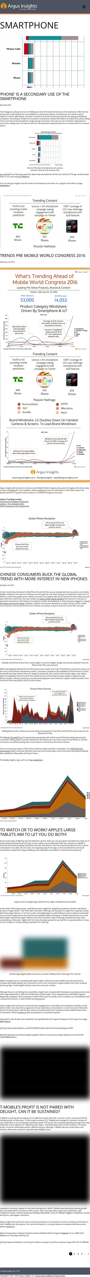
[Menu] (84, 6)
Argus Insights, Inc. (9, 1271)
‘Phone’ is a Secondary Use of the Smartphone (34, 96)
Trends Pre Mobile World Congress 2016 (42, 255)
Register (65, 1233)
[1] (80, 850)
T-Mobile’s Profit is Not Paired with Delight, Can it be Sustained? (37, 1109)
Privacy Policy (59, 1276)
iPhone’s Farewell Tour (13, 737)
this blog (12, 490)
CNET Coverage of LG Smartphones (14, 506)
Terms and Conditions (44, 1276)
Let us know (5, 174)
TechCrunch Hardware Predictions (14, 501)
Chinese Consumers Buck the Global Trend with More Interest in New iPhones (43, 576)
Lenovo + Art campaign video (12, 504)
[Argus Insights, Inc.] (19, 9)
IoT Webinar (24, 176)
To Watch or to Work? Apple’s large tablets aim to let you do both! (38, 832)
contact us (41, 490)
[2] (47, 922)
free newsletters (36, 760)
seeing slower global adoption (51, 599)
